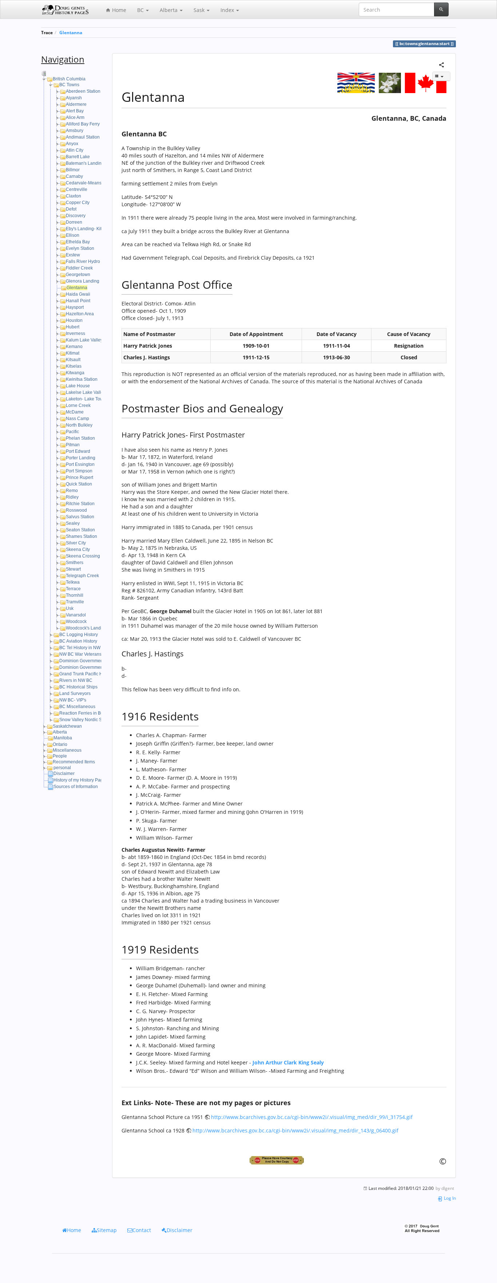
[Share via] (441, 64)
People (60, 756)
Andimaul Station (83, 137)
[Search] (441, 9)
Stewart (73, 569)
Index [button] (227, 10)
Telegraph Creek (82, 575)
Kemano (74, 346)
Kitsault (73, 359)
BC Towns (69, 84)
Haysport (75, 307)
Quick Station (79, 484)
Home (118, 10)
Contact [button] (141, 1230)
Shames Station (81, 536)
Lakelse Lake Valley (86, 392)
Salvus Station (80, 516)
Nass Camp (77, 418)
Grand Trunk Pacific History (86, 673)
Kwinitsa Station (82, 379)
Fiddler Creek (79, 268)
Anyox (72, 143)
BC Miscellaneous (77, 706)
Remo (72, 490)
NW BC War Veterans (80, 654)
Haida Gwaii (78, 294)
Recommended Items (74, 761)
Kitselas (73, 366)
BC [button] (141, 10)
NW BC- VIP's (72, 700)
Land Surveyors (75, 693)
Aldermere (76, 104)
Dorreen (74, 222)
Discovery (76, 215)
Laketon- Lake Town (86, 398)
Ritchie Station (80, 503)
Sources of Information (75, 786)
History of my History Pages (80, 780)
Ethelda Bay (78, 241)
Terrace (73, 588)
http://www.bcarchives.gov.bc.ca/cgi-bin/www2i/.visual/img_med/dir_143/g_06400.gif (295, 1130)
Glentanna (70, 32)
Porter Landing (80, 457)
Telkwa (73, 582)
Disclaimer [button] (179, 1230)
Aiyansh (74, 97)
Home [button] (74, 1230)
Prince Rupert (79, 477)
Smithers (74, 562)
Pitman (73, 444)
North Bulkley (79, 425)
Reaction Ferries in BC (81, 713)
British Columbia (69, 78)
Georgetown (78, 274)
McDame (75, 412)
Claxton (73, 196)
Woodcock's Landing (86, 628)
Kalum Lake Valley (84, 340)
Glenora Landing (82, 281)
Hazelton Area (80, 313)
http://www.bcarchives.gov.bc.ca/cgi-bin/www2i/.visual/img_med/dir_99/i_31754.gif (312, 1117)
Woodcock (76, 621)
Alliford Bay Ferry (83, 124)
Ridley (72, 497)
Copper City (78, 202)
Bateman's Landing (85, 163)
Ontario (60, 744)
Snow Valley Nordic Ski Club (87, 719)
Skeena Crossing (83, 556)
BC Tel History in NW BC (83, 647)
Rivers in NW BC (75, 680)
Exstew (73, 254)
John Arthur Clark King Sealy (288, 1062)
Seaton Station (80, 529)
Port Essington (80, 464)
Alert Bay (75, 110)
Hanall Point (78, 300)
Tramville (75, 601)
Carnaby (74, 176)
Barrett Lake (78, 156)
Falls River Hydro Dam (88, 261)
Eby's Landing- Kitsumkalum (94, 228)
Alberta (60, 732)
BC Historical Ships (78, 687)
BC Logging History (78, 634)
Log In (449, 1198)
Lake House (78, 385)
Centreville (76, 189)
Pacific (72, 431)
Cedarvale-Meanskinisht (90, 182)
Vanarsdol (76, 614)
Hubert (72, 326)
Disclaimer (64, 773)
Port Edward (78, 451)
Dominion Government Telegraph (92, 660)
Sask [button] (200, 10)
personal (62, 767)
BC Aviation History (78, 641)
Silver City (76, 542)
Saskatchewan (67, 726)
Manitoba (62, 737)
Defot (71, 209)
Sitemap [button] (107, 1230)
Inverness (75, 333)
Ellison (72, 235)
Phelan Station (80, 438)
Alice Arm (75, 117)
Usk (69, 608)
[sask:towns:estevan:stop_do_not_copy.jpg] (284, 1160)
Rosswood (76, 510)
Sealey (73, 523)
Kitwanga (75, 372)
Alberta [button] (169, 10)
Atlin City (74, 150)
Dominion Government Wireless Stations (99, 667)
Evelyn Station (80, 248)
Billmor (73, 169)
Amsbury (74, 130)
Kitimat (72, 353)
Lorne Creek (78, 405)
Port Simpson (79, 470)
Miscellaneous (67, 750)
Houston (74, 320)
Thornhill (74, 595)
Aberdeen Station (83, 91)
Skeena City (78, 549)
